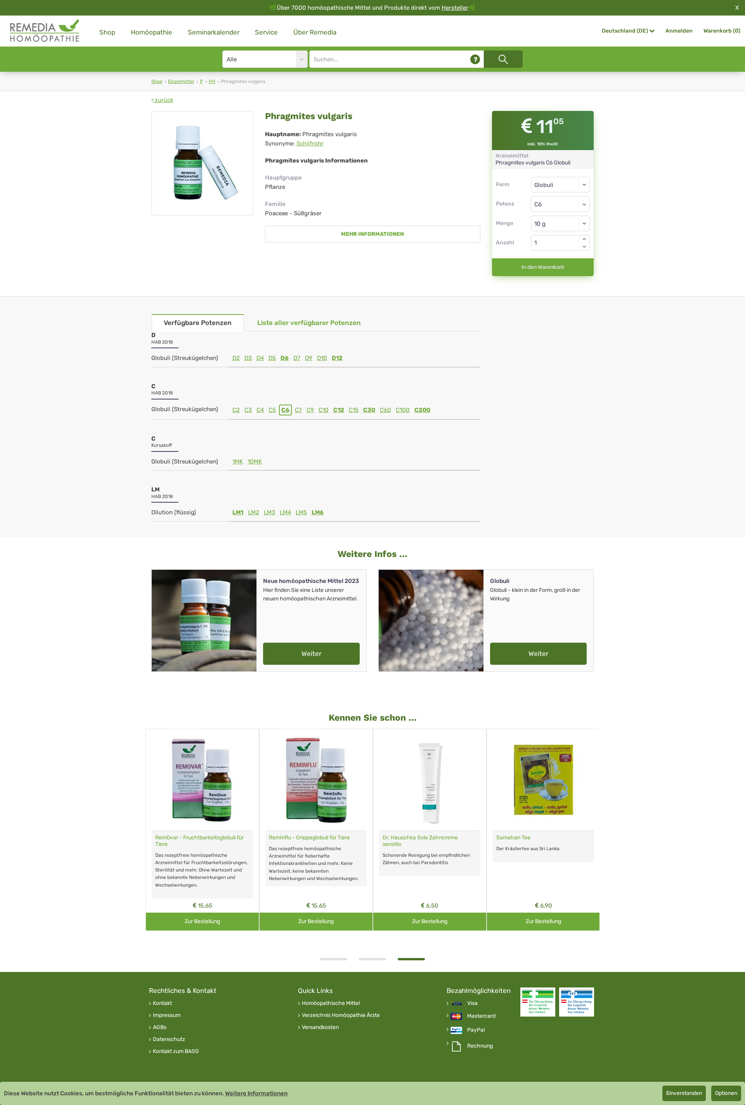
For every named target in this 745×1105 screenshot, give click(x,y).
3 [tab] (411, 959)
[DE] (45, 31)
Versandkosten (320, 1027)
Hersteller (455, 7)
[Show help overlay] (475, 59)
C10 (324, 409)
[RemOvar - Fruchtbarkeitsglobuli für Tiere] (202, 779)
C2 (236, 409)
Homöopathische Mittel (331, 1003)
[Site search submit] (503, 59)
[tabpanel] (430, 830)
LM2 (253, 512)
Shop (107, 32)
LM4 (285, 512)
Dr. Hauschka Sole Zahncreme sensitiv (420, 840)
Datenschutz (169, 1039)
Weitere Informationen (256, 1093)
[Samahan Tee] (543, 779)
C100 (403, 409)
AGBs (159, 1027)
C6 (285, 409)
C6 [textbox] (538, 204)
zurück (163, 100)
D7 (296, 357)
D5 (272, 357)
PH (212, 81)
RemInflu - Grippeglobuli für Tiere (309, 837)
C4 (260, 409)
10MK (255, 461)
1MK (237, 461)
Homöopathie (151, 32)
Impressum (166, 1015)
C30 (369, 409)
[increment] (584, 239)
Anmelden (679, 31)
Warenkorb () (721, 31)
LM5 (301, 512)
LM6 (318, 512)
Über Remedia (314, 32)
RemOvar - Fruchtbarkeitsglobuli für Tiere (199, 840)
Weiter (311, 653)
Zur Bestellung (202, 921)
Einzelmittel (181, 81)
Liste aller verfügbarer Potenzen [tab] (309, 323)
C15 (354, 409)
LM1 (237, 512)
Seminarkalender (213, 32)
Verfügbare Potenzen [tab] (198, 323)
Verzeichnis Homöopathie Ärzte (341, 1015)
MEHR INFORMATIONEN (372, 234)
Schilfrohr (310, 143)
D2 (236, 357)
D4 (260, 357)
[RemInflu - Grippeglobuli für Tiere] (316, 779)
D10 (322, 357)
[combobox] (560, 204)
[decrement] (584, 247)
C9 (310, 409)
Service (266, 32)
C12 (338, 409)
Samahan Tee (513, 837)
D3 (248, 357)
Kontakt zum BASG (176, 1051)
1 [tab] (333, 959)
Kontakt (162, 1003)
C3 (248, 409)
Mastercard (481, 1016)
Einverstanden (684, 1093)
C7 (298, 409)
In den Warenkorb (543, 267)
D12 (337, 357)
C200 (422, 409)
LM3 (269, 512)
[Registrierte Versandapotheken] (537, 1002)
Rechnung (480, 1046)
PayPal (476, 1030)
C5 (272, 409)
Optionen (726, 1093)
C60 (385, 409)
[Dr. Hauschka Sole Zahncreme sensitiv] (429, 779)
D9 (308, 357)
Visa (472, 1003)
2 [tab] (372, 959)
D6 (285, 357)
